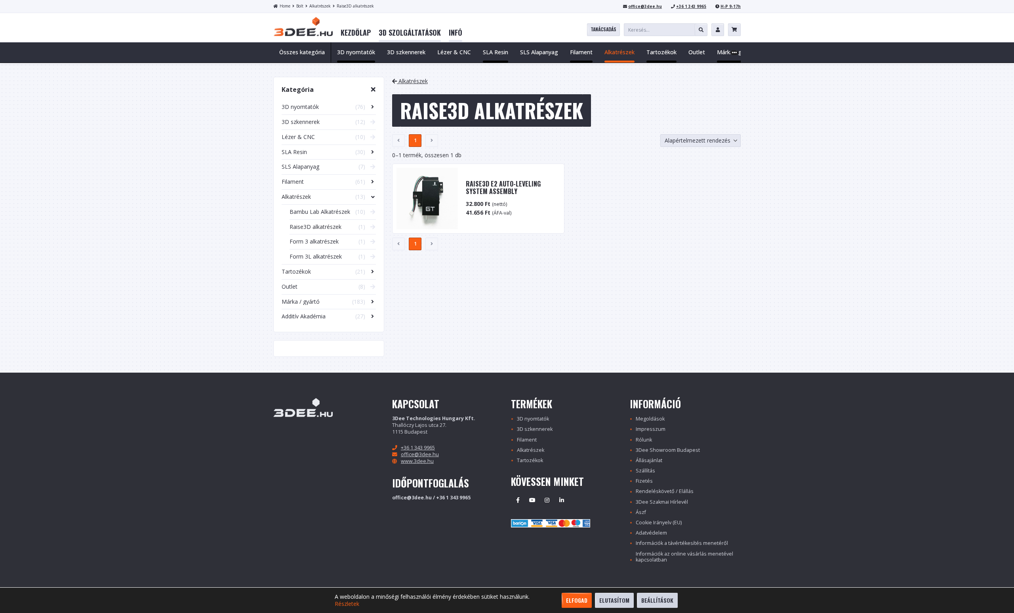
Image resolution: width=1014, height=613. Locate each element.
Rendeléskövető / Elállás (665, 491)
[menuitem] (356, 33)
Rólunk (644, 440)
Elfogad (576, 600)
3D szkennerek (535, 429)
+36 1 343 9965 (691, 6)
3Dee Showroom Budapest (668, 450)
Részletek (347, 603)
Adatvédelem (651, 533)
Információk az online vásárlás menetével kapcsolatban (684, 557)
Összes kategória (302, 52)
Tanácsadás (603, 29)
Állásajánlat (649, 460)
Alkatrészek (320, 6)
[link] (356, 33)
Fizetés (644, 481)
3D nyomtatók (533, 419)
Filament (527, 440)
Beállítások (657, 600)
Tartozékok (530, 460)
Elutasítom (614, 600)
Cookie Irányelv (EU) (659, 522)
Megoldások (650, 419)
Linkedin (562, 500)
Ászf (641, 512)
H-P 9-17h (730, 6)
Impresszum (650, 429)
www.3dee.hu (417, 461)
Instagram (547, 500)
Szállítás (645, 471)
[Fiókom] (717, 29)
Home (285, 6)
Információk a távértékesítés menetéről (682, 543)
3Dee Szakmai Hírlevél (662, 502)
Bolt (299, 6)
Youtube (532, 500)
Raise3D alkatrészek (355, 6)
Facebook (518, 500)
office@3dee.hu (645, 6)
